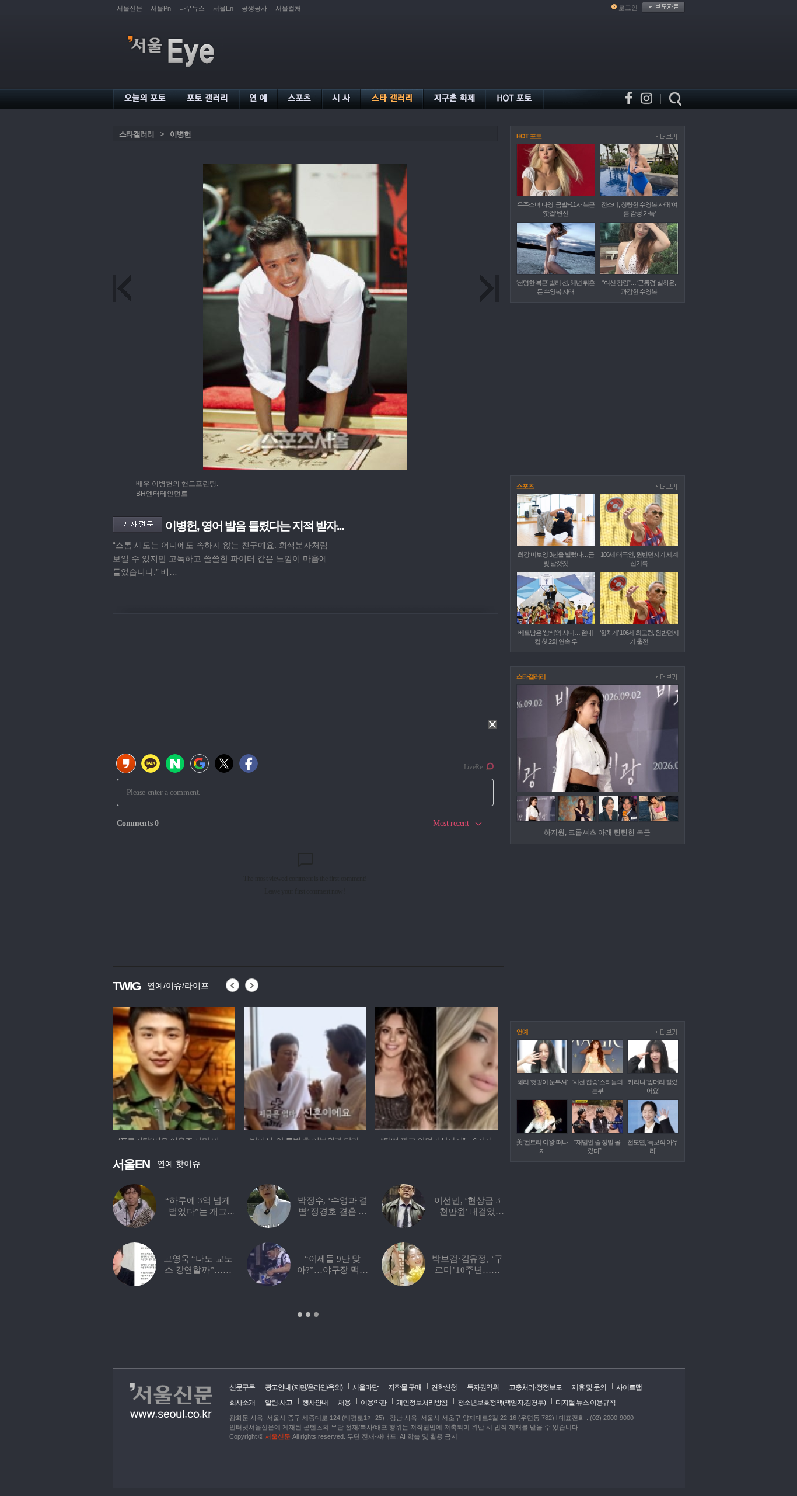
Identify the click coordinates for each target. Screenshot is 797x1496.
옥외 (334, 1387)
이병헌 (180, 134)
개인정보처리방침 (422, 1402)
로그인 (628, 7)
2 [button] (308, 1314)
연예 (522, 1031)
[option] (188, 1067)
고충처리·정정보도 (535, 1387)
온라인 (317, 1387)
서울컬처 (288, 8)
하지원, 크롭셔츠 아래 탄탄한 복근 (597, 832)
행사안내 (315, 1402)
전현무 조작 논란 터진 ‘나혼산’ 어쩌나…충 (197, 1270)
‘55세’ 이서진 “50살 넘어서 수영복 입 (332, 1211)
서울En (223, 8)
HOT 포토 (528, 136)
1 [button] (300, 1314)
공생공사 (254, 8)
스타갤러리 (136, 134)
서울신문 (129, 8)
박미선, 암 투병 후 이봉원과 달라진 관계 (467, 1211)
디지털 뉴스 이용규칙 (585, 1402)
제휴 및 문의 (589, 1387)
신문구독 (242, 1387)
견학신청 (444, 1387)
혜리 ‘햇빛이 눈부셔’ (542, 1081)
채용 (344, 1402)
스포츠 (525, 486)
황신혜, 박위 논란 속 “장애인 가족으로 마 (467, 1270)
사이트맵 (629, 1387)
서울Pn (161, 8)
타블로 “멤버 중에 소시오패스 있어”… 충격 (198, 1211)
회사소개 (242, 1402)
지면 (299, 1387)
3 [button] (316, 1314)
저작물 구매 (404, 1387)
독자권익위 (483, 1387)
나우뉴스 (192, 8)
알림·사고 (278, 1402)
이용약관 (373, 1402)
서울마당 (365, 1387)
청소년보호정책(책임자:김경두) (501, 1402)
